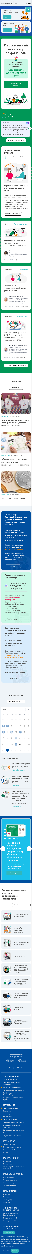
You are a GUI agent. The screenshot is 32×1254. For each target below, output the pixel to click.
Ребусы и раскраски (10, 1180)
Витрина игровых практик (12, 1133)
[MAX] (22, 1067)
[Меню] (28, 9)
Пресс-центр (7, 1200)
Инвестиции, (6, 455)
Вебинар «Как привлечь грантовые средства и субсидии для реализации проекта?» (20, 796)
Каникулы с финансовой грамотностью (11, 1126)
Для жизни (17, 785)
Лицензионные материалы (12, 1136)
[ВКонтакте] (9, 1067)
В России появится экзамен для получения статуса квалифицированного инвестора (15, 462)
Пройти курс (12, 566)
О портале (6, 1194)
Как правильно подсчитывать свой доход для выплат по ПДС (15, 288)
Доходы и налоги (22, 316)
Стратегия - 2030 (9, 1150)
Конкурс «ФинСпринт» (21, 764)
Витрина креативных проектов (13, 1130)
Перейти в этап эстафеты (16, 85)
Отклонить (6, 1251)
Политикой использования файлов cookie (18, 1241)
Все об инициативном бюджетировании (10, 1214)
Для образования (19, 770)
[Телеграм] (18, 1067)
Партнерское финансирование (13, 1090)
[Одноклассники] (13, 1067)
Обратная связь (8, 1233)
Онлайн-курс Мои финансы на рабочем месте (13, 1168)
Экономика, (5, 416)
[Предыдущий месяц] (23, 709)
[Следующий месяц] (28, 709)
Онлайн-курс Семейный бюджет (9, 1094)
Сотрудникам (7, 1164)
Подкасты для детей (10, 1186)
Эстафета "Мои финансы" (12, 1087)
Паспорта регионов (9, 1144)
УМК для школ (7, 1117)
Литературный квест (10, 1119)
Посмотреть (14, 873)
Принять (14, 1251)
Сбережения (24, 269)
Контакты (6, 1203)
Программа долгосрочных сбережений (12, 1083)
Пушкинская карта (9, 1183)
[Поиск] (26, 3)
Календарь (6, 1197)
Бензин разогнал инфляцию (13, 498)
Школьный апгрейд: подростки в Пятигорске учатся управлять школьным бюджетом (15, 423)
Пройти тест (12, 619)
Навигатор (6, 1114)
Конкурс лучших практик (8, 24)
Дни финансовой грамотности (13, 1122)
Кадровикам (7, 1161)
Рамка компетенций (10, 1108)
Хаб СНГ (5, 1153)
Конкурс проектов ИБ (10, 1218)
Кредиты (8, 159)
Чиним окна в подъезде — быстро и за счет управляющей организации (15, 242)
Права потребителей (21, 224)
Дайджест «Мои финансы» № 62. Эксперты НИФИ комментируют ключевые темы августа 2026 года (15, 336)
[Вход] (29, 3)
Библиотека (7, 1111)
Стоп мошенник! (8, 1177)
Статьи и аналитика (10, 1079)
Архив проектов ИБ (9, 1221)
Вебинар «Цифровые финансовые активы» (21, 778)
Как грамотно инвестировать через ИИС (10, 12)
